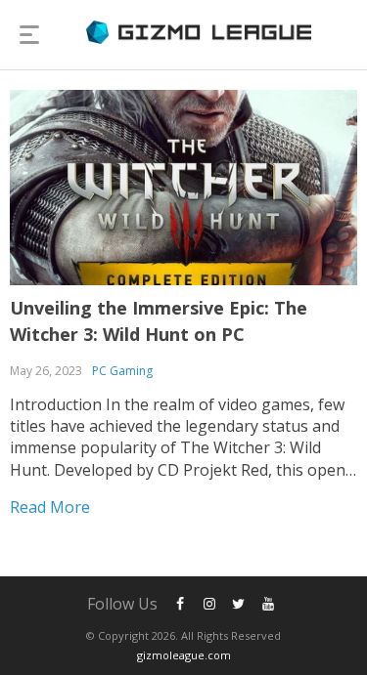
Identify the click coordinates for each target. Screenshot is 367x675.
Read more (50, 507)
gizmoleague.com (184, 655)
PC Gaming (122, 370)
